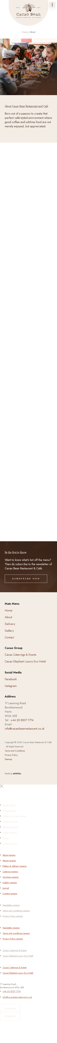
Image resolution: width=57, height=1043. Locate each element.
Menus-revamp (9, 810)
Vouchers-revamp (11, 827)
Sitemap (8, 759)
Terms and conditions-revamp (16, 910)
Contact (9, 637)
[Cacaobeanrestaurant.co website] (28, 795)
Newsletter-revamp (11, 905)
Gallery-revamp (10, 832)
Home (25, 32)
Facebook (11, 679)
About (8, 617)
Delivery (10, 624)
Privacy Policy (11, 755)
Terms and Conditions (15, 750)
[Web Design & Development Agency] (17, 773)
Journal (6, 838)
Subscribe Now (26, 579)
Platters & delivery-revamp (14, 816)
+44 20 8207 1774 (22, 720)
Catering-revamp (10, 821)
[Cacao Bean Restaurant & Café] (28, 13)
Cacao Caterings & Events (20, 655)
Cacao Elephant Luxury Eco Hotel (25, 661)
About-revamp (9, 805)
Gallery (9, 631)
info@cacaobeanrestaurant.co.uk (24, 729)
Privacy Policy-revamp (13, 916)
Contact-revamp (10, 843)
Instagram (11, 686)
